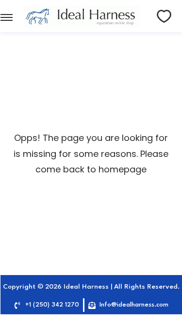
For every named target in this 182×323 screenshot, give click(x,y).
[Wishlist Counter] (164, 16)
